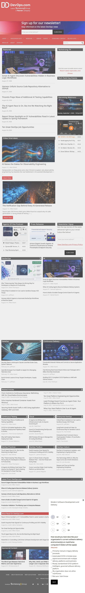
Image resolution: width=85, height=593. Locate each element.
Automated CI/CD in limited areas (64, 556)
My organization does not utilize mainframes (64, 572)
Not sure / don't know (60, 576)
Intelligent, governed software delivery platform (66, 567)
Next (54, 582)
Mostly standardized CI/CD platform (65, 564)
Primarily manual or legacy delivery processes (65, 552)
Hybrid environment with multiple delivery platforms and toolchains (65, 559)
